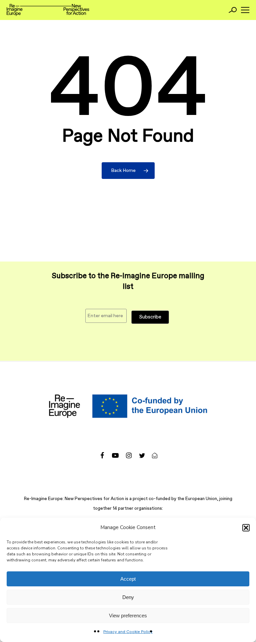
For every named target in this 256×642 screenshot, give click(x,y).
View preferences (128, 615)
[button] (246, 527)
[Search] (233, 10)
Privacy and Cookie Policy (128, 632)
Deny (128, 597)
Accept (128, 579)
